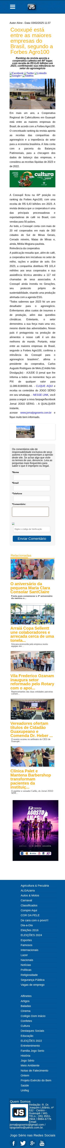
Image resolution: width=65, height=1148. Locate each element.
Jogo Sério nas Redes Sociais (32, 1135)
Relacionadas (21, 555)
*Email (15, 483)
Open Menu (12, 6)
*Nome (15, 472)
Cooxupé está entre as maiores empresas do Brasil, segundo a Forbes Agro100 (31, 40)
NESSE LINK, (41, 395)
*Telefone (17, 493)
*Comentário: (19, 504)
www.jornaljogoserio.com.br (35, 412)
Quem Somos (20, 1101)
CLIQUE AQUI (44, 386)
